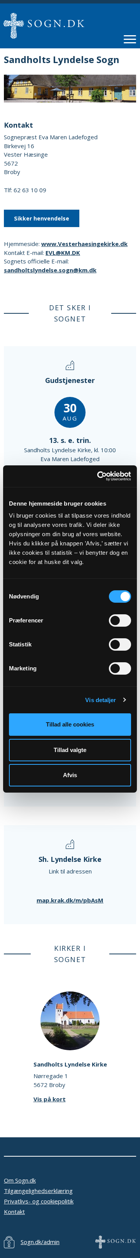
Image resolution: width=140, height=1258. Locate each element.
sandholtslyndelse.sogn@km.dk (50, 270)
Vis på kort (49, 1099)
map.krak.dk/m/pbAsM (70, 900)
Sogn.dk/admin (40, 1242)
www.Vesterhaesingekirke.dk (84, 244)
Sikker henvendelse (41, 218)
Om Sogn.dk (20, 1180)
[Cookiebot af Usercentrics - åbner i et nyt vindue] (98, 476)
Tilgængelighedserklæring (38, 1191)
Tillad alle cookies (70, 724)
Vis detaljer (100, 700)
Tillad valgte (70, 750)
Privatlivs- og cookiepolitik (39, 1201)
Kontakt (14, 1211)
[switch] (120, 620)
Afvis (70, 775)
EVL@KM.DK (63, 252)
